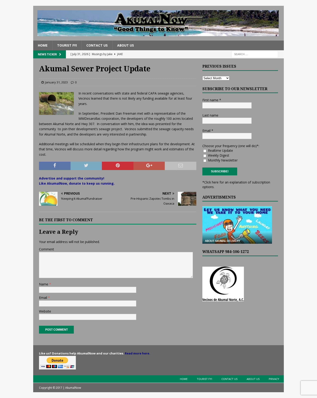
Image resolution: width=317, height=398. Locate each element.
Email (43, 297)
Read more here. (137, 353)
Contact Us (97, 45)
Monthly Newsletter (222, 160)
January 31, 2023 (56, 82)
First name (211, 100)
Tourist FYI (67, 45)
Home (43, 45)
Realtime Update (220, 150)
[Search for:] (255, 54)
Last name (210, 115)
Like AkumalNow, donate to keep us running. (77, 183)
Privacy (274, 379)
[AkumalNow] (158, 38)
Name (44, 284)
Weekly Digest (218, 155)
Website (45, 311)
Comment (46, 249)
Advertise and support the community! (71, 178)
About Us (125, 45)
